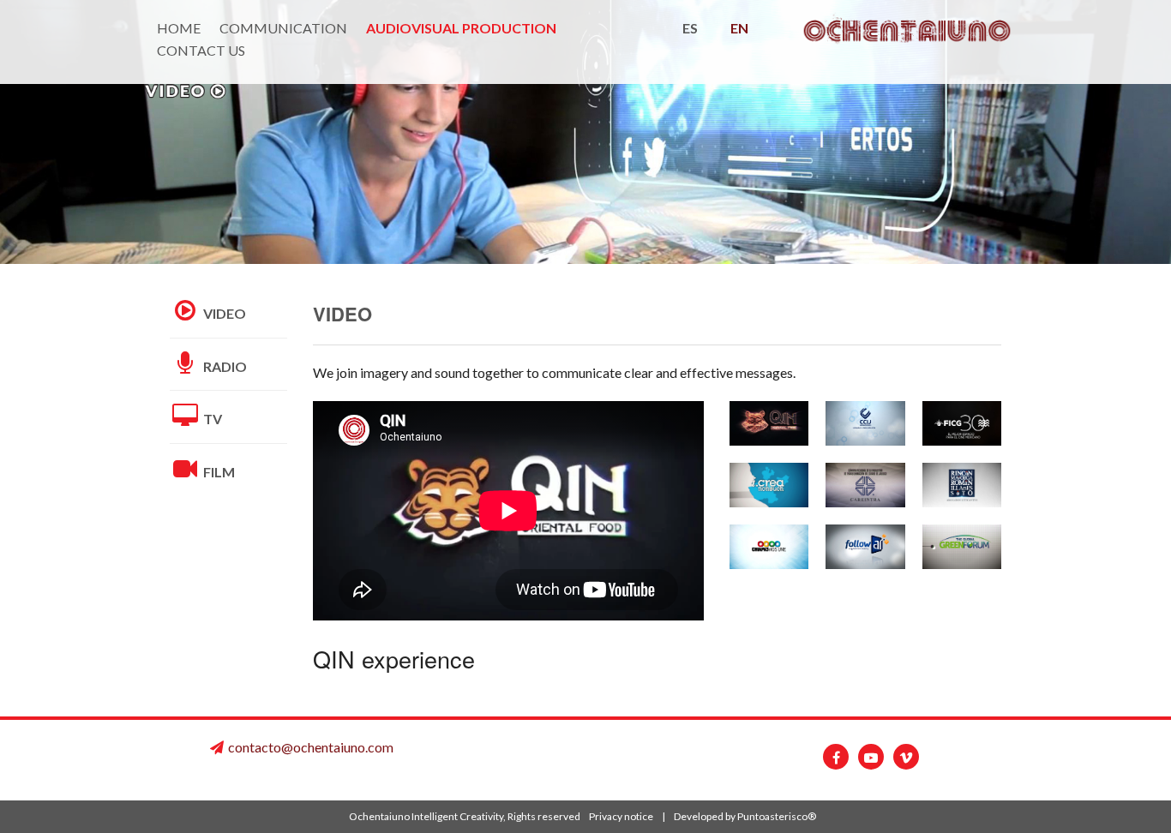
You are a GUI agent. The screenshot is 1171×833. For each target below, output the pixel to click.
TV (211, 419)
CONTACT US (201, 50)
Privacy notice (621, 816)
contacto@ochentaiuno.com (310, 747)
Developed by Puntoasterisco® (745, 816)
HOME (179, 28)
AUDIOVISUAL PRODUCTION (461, 28)
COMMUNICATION (283, 28)
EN (739, 28)
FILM (218, 472)
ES (690, 28)
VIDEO (223, 313)
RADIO (224, 366)
